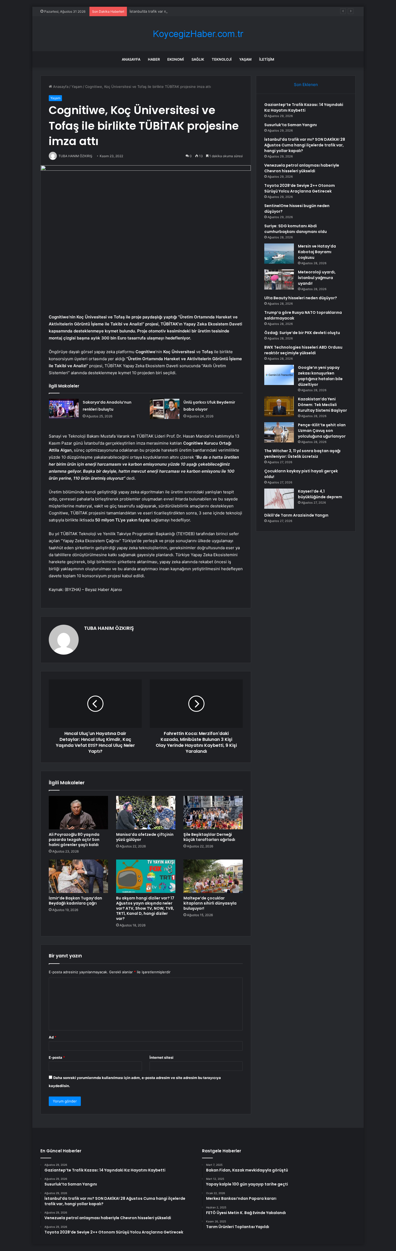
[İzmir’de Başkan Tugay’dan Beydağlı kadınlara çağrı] (78, 876)
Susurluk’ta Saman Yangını (290, 125)
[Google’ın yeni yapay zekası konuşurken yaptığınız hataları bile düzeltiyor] (279, 375)
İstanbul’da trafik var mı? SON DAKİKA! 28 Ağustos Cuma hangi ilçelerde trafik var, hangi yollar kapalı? (214, 11)
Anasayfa (131, 59)
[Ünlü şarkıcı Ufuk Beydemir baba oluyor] (164, 409)
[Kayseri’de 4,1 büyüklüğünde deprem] (279, 499)
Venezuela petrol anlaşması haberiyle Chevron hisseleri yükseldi (301, 168)
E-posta (57, 1057)
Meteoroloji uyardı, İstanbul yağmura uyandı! (317, 277)
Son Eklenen (306, 84)
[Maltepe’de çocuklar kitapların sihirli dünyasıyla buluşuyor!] (213, 876)
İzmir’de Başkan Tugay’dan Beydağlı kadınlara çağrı (75, 900)
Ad (52, 1037)
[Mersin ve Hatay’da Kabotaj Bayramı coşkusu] (279, 253)
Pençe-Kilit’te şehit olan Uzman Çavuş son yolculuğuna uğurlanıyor (322, 430)
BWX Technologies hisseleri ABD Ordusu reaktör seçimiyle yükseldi (303, 350)
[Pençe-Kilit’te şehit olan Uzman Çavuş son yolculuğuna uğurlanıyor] (279, 432)
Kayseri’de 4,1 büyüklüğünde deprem (320, 494)
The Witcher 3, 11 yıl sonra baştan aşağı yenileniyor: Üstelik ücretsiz (302, 453)
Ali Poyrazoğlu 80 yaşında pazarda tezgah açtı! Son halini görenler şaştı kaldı (74, 839)
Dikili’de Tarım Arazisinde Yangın (296, 515)
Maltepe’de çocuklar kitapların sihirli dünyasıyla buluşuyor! (210, 903)
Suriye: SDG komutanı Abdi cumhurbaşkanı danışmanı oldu (295, 228)
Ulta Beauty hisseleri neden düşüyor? (300, 298)
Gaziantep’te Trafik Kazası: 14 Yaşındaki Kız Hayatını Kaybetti (303, 107)
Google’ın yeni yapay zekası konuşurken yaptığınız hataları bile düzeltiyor (320, 376)
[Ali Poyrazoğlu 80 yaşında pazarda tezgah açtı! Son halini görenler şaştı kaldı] (78, 812)
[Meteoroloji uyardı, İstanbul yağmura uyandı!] (279, 279)
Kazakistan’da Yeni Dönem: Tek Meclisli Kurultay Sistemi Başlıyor (322, 404)
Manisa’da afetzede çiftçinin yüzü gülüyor (144, 837)
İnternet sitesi (161, 1057)
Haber (154, 59)
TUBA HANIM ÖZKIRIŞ (109, 628)
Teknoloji (222, 59)
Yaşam (245, 59)
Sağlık (198, 59)
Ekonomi (175, 59)
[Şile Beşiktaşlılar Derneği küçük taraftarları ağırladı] (213, 812)
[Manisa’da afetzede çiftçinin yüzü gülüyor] (145, 812)
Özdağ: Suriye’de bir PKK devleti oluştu (302, 332)
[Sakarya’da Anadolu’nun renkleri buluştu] (64, 409)
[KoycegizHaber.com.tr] (198, 33)
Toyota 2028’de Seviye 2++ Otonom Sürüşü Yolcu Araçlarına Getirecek (299, 188)
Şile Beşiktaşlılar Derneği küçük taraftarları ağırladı (209, 837)
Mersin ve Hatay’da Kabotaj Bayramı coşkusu (317, 251)
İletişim (266, 59)
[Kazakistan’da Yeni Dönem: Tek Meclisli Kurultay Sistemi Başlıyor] (279, 406)
